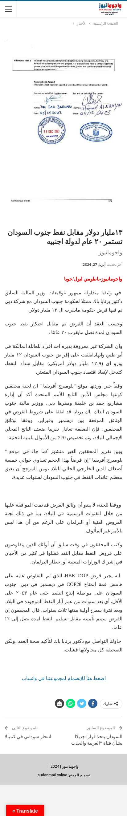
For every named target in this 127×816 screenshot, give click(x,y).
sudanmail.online (52, 775)
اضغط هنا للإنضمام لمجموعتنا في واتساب (64, 678)
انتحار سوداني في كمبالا (28, 736)
